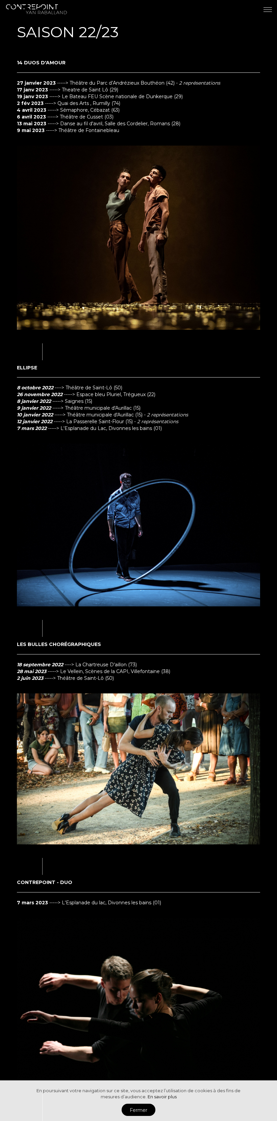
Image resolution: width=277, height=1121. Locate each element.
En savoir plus (162, 1096)
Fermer (138, 1110)
